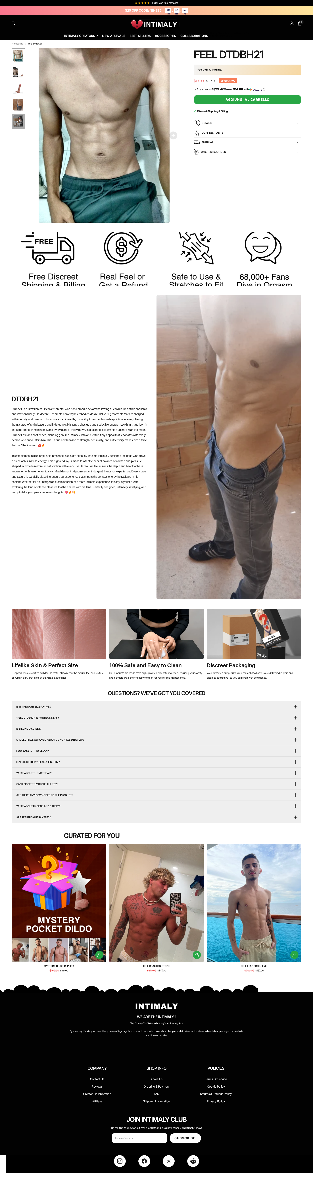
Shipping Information (156, 1101)
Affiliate (97, 1101)
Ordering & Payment (156, 1086)
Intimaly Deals (216, 33)
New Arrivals (113, 36)
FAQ (156, 1094)
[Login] (292, 23)
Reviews (97, 1086)
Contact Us (242, 33)
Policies (216, 1068)
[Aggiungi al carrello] (99, 955)
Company (97, 1068)
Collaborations (194, 36)
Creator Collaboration (97, 1094)
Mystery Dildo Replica (59, 965)
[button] (173, 135)
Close (97, 1077)
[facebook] (144, 1161)
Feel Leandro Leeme (254, 965)
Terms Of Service (216, 1079)
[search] (13, 23)
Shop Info (157, 1068)
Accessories (165, 36)
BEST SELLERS (216, 36)
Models (229, 36)
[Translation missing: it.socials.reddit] (193, 1161)
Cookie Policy (216, 1086)
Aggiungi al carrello (248, 99)
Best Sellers (140, 36)
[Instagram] (120, 1161)
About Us (230, 33)
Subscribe (185, 1138)
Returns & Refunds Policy (216, 1094)
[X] (169, 1161)
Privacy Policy (216, 1101)
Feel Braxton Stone (156, 965)
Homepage (17, 43)
